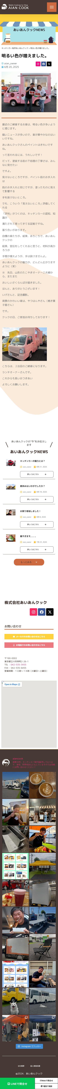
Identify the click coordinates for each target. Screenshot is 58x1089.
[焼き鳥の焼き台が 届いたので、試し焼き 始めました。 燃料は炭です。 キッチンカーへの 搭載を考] (42, 974)
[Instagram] (38, 64)
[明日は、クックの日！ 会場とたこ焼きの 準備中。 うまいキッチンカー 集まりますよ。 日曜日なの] (42, 839)
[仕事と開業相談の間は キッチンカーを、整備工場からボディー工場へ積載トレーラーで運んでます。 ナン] (15, 785)
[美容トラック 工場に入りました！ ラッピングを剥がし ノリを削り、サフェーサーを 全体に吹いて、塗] (15, 947)
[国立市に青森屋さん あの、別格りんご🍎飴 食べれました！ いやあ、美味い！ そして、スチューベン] (15, 893)
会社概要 (21, 1066)
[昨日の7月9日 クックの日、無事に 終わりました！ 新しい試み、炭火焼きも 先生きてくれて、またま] (42, 920)
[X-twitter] (49, 64)
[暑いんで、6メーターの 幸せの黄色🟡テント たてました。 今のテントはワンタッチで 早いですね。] (42, 866)
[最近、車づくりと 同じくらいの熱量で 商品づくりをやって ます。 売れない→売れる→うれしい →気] (42, 785)
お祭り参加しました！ (30, 511)
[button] (29, 562)
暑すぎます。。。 (29, 536)
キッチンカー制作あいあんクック (14, 48)
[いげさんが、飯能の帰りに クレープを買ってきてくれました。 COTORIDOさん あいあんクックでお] (15, 812)
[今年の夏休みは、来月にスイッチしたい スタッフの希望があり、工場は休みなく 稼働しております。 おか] (15, 839)
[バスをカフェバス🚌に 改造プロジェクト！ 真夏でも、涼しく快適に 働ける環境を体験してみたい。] (42, 812)
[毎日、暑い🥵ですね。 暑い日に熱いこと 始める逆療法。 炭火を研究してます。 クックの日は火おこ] (15, 920)
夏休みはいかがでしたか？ (32, 486)
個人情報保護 (35, 1066)
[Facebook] (43, 64)
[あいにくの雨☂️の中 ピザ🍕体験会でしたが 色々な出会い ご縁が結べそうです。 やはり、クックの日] (15, 1028)
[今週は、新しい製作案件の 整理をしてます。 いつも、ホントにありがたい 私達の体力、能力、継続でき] (15, 1001)
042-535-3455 (18, 664)
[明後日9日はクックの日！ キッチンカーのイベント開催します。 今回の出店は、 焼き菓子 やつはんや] (15, 974)
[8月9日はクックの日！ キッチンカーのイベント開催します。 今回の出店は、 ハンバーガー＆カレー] (15, 866)
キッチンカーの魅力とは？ (32, 461)
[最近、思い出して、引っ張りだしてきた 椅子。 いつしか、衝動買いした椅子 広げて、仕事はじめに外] (42, 947)
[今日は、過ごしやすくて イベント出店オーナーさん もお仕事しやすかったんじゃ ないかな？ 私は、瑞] (42, 1001)
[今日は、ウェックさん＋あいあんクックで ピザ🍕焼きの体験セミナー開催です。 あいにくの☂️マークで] (42, 1028)
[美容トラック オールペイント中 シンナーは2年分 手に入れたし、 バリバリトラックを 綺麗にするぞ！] (42, 893)
